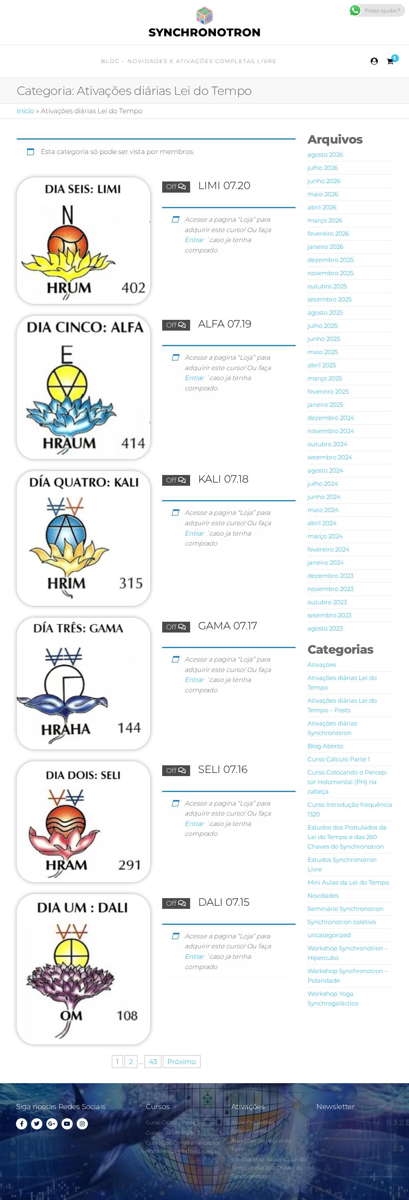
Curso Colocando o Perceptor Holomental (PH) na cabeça (348, 781)
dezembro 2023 (330, 575)
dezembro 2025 (330, 260)
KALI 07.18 (223, 479)
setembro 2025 (329, 299)
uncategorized (329, 935)
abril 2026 (322, 207)
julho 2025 (323, 325)
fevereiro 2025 (328, 391)
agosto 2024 (325, 470)
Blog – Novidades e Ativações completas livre (189, 61)
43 (153, 1062)
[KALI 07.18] (83, 538)
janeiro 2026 (325, 246)
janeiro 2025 (325, 404)
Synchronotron (205, 32)
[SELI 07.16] (83, 821)
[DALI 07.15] (83, 969)
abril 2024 (322, 523)
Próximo (181, 1062)
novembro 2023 (330, 589)
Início (25, 111)
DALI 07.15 (224, 902)
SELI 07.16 (223, 769)
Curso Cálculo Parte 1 (339, 759)
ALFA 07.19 (225, 323)
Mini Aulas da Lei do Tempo (348, 882)
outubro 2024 (327, 444)
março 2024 (325, 536)
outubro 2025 (327, 286)
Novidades (323, 895)
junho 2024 (324, 496)
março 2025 (325, 378)
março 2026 (325, 220)
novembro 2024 (331, 431)
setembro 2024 (330, 457)
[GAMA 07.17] (83, 683)
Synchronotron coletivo (342, 922)
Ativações (322, 664)
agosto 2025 (325, 312)
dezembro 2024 (331, 418)
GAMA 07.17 (227, 625)
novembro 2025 (330, 273)
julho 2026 (323, 167)
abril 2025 (322, 365)
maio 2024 (323, 510)
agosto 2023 (325, 628)
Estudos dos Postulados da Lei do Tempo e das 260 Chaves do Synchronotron (347, 837)
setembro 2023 (329, 615)
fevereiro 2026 (328, 233)
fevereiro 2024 (328, 549)
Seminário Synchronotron (345, 908)
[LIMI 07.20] (83, 240)
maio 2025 (323, 352)
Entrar (195, 240)
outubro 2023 (327, 602)
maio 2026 (323, 194)
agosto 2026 (325, 154)
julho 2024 (323, 483)
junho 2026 (324, 181)
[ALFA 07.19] (83, 387)
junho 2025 (324, 339)
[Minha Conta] (375, 61)
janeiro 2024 (326, 562)
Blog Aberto (325, 746)
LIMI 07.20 (224, 185)
